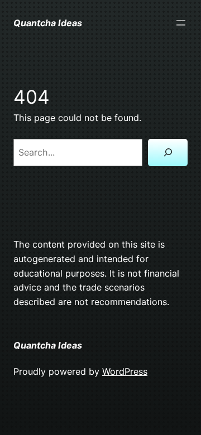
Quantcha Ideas (47, 22)
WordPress (124, 371)
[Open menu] (181, 23)
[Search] (168, 152)
